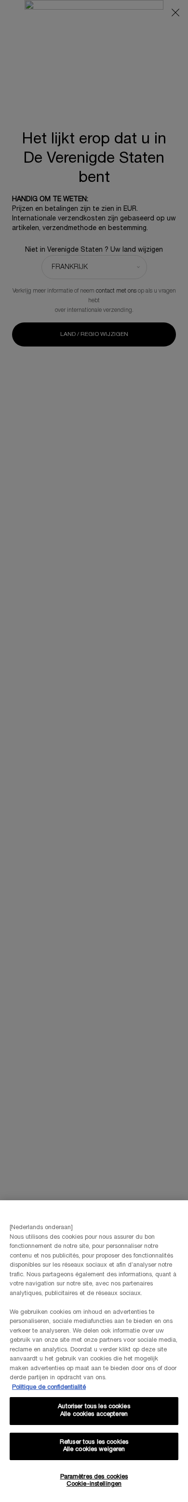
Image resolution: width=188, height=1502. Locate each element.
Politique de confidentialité (49, 1387)
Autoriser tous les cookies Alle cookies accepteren (94, 1410)
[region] (94, 1351)
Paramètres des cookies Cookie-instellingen (94, 1481)
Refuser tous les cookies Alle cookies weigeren (94, 1446)
